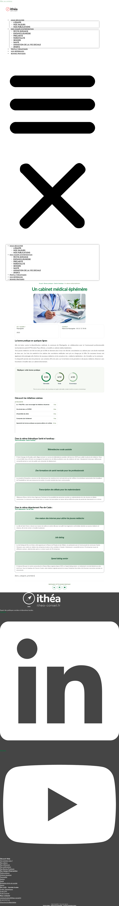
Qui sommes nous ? (6, 861)
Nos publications (21, 27)
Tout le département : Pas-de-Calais (24, 509)
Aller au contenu (6, 1)
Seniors (17, 40)
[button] (52, 149)
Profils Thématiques (6, 889)
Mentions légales (46, 905)
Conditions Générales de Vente (69, 905)
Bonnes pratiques (18, 53)
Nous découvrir (17, 20)
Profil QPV (3, 891)
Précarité (18, 36)
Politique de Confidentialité (56, 905)
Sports (16, 47)
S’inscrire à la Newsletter (8, 902)
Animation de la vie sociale (27, 45)
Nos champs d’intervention (22, 29)
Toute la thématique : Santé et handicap (25, 440)
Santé (16, 42)
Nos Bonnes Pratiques (7, 869)
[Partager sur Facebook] (59, 587)
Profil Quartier (4, 893)
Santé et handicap (58, 283)
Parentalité (19, 38)
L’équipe (17, 22)
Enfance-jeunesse (22, 33)
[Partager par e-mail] (65, 587)
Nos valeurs (19, 25)
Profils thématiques (19, 49)
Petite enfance (20, 31)
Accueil (41, 283)
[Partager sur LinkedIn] (54, 587)
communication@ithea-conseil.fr (10, 898)
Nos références (17, 51)
